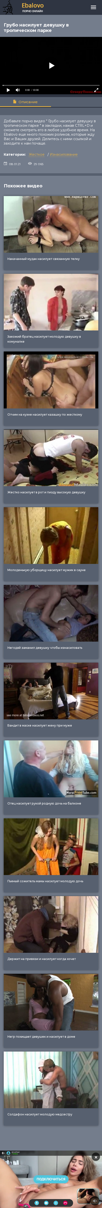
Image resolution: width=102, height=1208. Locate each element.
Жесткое (37, 154)
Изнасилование (64, 154)
